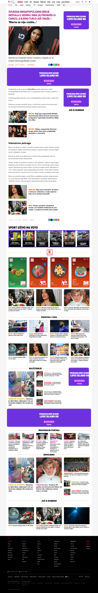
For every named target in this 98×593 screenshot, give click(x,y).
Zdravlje (55, 561)
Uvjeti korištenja (24, 576)
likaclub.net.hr (25, 585)
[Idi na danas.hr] (20, 2)
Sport (26, 2)
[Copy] (58, 65)
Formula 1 (24, 561)
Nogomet (24, 543)
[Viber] (56, 65)
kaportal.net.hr (40, 583)
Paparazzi (28, 5)
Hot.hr (22, 65)
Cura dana (72, 546)
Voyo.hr (18, 583)
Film (16, 5)
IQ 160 (58, 2)
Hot (31, 2)
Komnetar (72, 550)
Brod (16, 220)
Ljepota (55, 550)
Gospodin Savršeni (50, 5)
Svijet (9, 546)
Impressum (10, 576)
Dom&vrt (55, 546)
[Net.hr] (87, 577)
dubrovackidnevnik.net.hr (66, 583)
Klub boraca (24, 548)
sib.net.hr (33, 583)
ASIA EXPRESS (65, 2)
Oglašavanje (17, 576)
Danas (10, 541)
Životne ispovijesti (57, 563)
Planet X (72, 555)
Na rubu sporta (25, 550)
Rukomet (24, 546)
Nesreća (11, 220)
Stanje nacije (10, 555)
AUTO (53, 2)
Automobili (56, 566)
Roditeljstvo (56, 559)
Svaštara (72, 557)
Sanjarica (88, 548)
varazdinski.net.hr (49, 583)
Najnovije (88, 546)
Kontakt (48, 576)
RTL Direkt (10, 552)
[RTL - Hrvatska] (81, 577)
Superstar (39, 557)
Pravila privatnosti (42, 576)
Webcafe (43, 2)
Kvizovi (71, 559)
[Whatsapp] (54, 65)
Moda (55, 555)
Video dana (72, 561)
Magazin (36, 2)
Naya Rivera (25, 220)
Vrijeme (9, 559)
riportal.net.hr (57, 583)
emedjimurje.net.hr (26, 583)
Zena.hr (14, 583)
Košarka (23, 552)
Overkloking (72, 552)
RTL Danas (10, 550)
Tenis (23, 555)
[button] (10, 232)
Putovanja (56, 557)
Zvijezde (10, 5)
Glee (20, 220)
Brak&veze (56, 543)
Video (88, 544)
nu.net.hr (83, 583)
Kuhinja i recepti (57, 548)
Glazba (21, 5)
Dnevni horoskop (73, 548)
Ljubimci (55, 552)
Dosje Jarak (10, 557)
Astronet (72, 543)
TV (34, 5)
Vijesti (9, 543)
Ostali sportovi (25, 557)
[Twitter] (52, 65)
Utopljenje (32, 220)
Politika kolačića (33, 576)
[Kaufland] (49, 252)
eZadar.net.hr (77, 583)
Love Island (40, 5)
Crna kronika (10, 548)
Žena (48, 2)
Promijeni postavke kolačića (58, 576)
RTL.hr (9, 583)
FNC (23, 559)
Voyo (64, 5)
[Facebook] (49, 65)
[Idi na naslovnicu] (12, 3)
